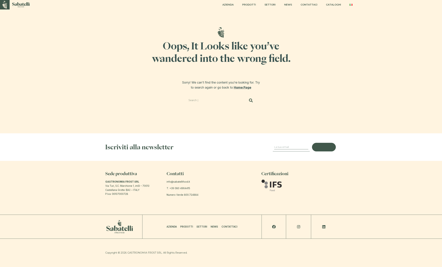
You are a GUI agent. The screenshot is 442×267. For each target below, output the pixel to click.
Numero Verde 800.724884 (182, 194)
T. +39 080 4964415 (178, 188)
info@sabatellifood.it (178, 181)
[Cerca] (251, 100)
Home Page (242, 87)
